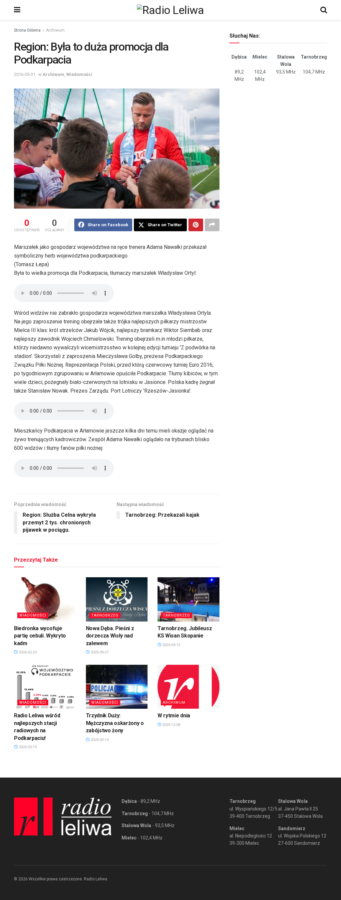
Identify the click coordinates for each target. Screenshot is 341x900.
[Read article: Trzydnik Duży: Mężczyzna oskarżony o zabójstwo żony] (117, 687)
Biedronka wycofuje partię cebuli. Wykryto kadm (40, 635)
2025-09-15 (170, 645)
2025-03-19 (27, 747)
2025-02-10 (99, 740)
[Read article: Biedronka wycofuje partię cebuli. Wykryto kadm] (45, 599)
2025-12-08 (170, 725)
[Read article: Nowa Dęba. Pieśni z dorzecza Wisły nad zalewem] (117, 599)
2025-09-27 (99, 652)
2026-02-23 (27, 652)
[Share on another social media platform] (212, 225)
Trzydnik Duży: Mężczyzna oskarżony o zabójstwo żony (115, 723)
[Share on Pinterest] (195, 225)
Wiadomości (79, 74)
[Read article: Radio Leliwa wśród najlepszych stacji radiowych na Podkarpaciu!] (45, 687)
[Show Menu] (17, 10)
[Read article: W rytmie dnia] (188, 687)
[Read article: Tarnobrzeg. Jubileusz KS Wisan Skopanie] (188, 599)
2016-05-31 (24, 74)
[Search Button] (323, 10)
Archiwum (55, 30)
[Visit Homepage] (170, 10)
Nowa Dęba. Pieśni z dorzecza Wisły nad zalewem (110, 635)
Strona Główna (27, 30)
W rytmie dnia (174, 715)
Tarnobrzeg (105, 615)
